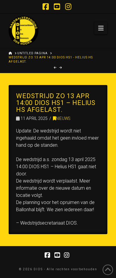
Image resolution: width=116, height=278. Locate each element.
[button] (100, 28)
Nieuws (63, 118)
